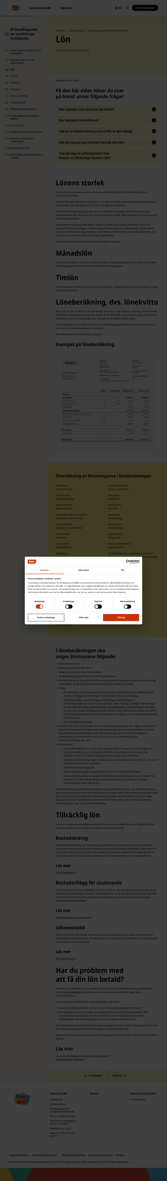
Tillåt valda (83, 617)
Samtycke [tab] (44, 570)
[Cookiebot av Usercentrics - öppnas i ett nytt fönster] (128, 562)
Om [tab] (122, 570)
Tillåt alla (121, 617)
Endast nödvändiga (46, 617)
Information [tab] (83, 570)
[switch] (69, 606)
